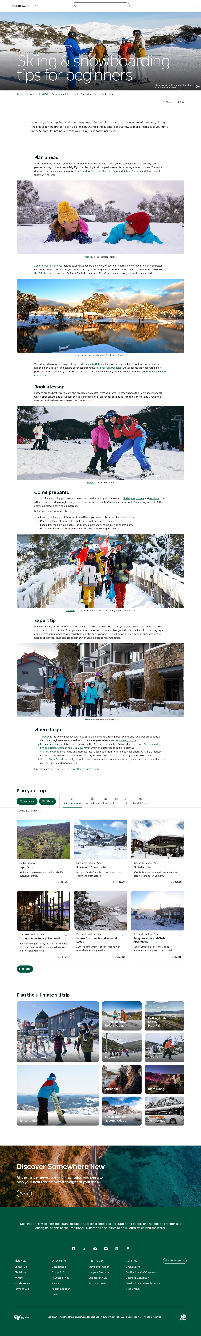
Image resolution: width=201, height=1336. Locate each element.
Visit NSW (20, 1261)
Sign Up (24, 1193)
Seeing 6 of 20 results (30, 811)
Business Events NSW (137, 1278)
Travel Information (99, 1267)
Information (96, 1261)
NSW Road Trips (60, 1278)
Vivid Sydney (133, 1289)
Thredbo (88, 257)
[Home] (21, 6)
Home (20, 94)
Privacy (18, 1278)
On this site (59, 1261)
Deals (55, 1294)
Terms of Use (21, 1289)
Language (174, 1260)
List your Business (99, 1272)
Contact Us (20, 1267)
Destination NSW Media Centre (143, 1283)
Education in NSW (98, 1283)
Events (55, 1283)
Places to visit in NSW (37, 94)
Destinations (59, 1267)
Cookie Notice (22, 1283)
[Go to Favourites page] (193, 5)
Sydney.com (133, 1267)
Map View (28, 801)
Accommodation (61, 1289)
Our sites (131, 1261)
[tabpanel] (100, 45)
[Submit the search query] (75, 5)
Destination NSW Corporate (141, 1272)
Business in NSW (98, 1278)
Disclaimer (20, 1272)
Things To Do (59, 1272)
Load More (24, 969)
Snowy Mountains (61, 94)
